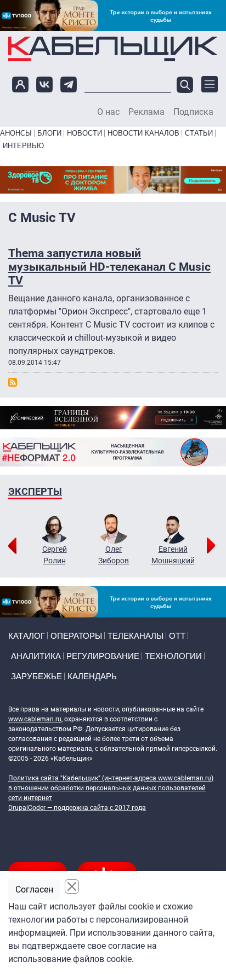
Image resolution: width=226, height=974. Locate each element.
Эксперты (35, 491)
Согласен (34, 889)
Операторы (76, 635)
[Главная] (113, 49)
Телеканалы (135, 635)
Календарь (92, 676)
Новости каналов (143, 133)
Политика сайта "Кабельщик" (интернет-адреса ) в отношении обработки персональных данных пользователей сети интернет (110, 788)
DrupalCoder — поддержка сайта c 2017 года (77, 808)
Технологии (173, 656)
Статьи (199, 133)
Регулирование (102, 656)
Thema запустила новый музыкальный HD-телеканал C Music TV (109, 267)
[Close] (72, 886)
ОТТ (177, 635)
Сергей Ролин (54, 555)
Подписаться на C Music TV (12, 382)
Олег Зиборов (113, 555)
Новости (84, 133)
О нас (108, 112)
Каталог (26, 635)
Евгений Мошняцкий (173, 555)
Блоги (49, 133)
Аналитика (36, 656)
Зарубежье (36, 676)
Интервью (23, 145)
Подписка (193, 112)
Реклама (146, 112)
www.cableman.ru (34, 719)
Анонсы (16, 133)
